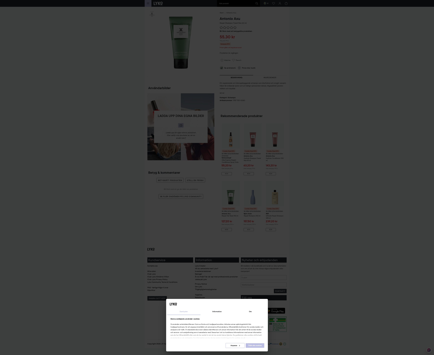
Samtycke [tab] (184, 312)
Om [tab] (250, 312)
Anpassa (234, 345)
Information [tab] (217, 312)
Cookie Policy (251, 338)
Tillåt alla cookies (255, 345)
